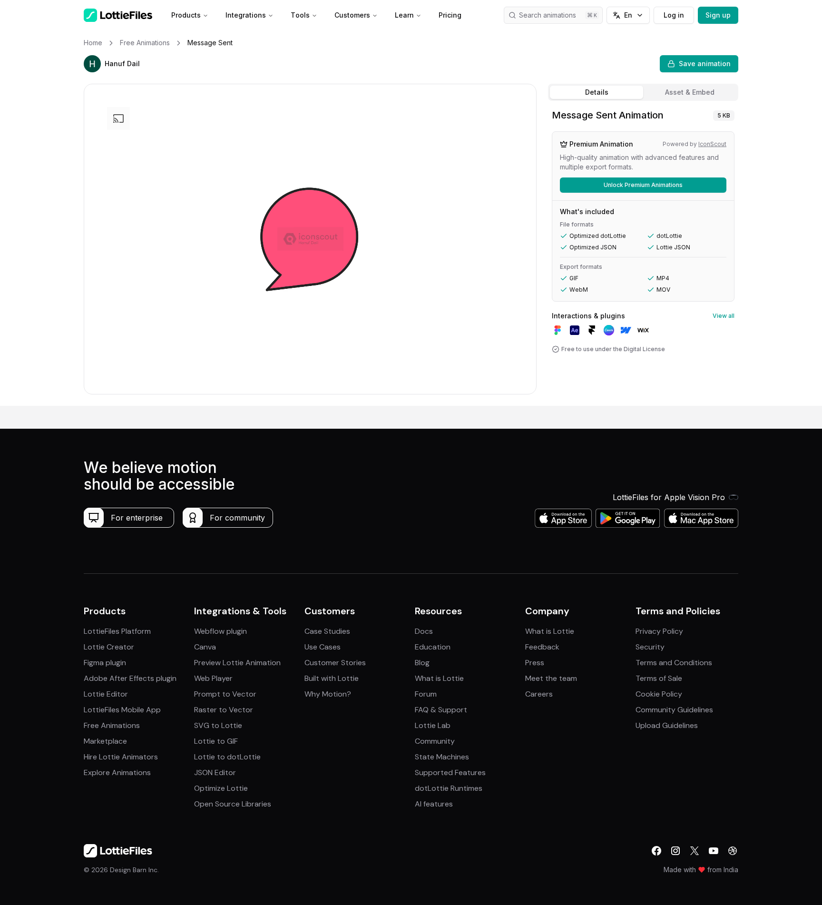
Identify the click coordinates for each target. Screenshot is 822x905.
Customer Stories (335, 663)
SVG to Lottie (218, 725)
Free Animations (112, 725)
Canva (205, 647)
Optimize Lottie (221, 788)
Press (534, 663)
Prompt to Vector (225, 694)
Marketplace (105, 741)
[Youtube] (713, 850)
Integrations (245, 15)
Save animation (705, 63)
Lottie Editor (106, 694)
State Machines (442, 757)
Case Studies (327, 631)
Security (650, 647)
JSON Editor (215, 772)
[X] (694, 850)
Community (435, 741)
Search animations (547, 15)
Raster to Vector (223, 710)
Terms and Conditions (674, 663)
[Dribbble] (732, 850)
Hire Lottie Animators (121, 757)
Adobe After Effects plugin (130, 678)
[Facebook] (656, 850)
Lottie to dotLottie (227, 757)
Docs (424, 631)
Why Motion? (327, 694)
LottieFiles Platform (117, 631)
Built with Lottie (331, 678)
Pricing (450, 15)
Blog (422, 663)
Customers (352, 15)
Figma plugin (105, 663)
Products (186, 15)
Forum (426, 694)
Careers (539, 694)
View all (723, 315)
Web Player (213, 678)
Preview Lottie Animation (237, 663)
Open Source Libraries (232, 804)
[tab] (596, 92)
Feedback (542, 647)
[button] (92, 63)
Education (432, 647)
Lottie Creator (109, 647)
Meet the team (551, 678)
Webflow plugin (220, 631)
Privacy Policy (659, 631)
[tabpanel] (643, 255)
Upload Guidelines (667, 725)
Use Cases (322, 647)
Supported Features (450, 772)
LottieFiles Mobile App (122, 710)
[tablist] (643, 92)
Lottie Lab (432, 725)
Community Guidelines (674, 710)
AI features (434, 804)
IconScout (712, 144)
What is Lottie (439, 678)
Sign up (718, 15)
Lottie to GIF (216, 741)
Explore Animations (117, 772)
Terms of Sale (659, 678)
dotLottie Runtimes (448, 788)
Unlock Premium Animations (643, 184)
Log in (674, 15)
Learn (404, 15)
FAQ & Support (441, 710)
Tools (300, 15)
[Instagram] (675, 850)
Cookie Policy (659, 694)
